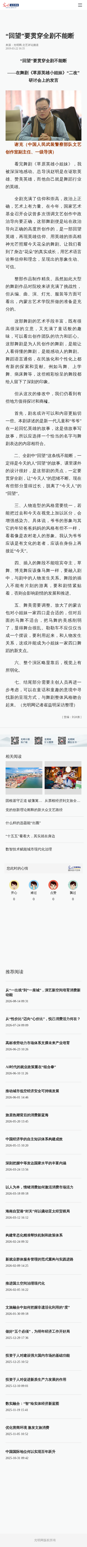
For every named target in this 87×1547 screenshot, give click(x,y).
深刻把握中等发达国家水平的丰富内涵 (36, 1163)
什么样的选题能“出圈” (23, 823)
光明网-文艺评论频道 (26, 45)
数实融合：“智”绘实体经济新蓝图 (32, 1403)
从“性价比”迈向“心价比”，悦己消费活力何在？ (43, 1019)
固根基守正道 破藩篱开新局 (27, 801)
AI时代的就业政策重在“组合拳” (31, 1067)
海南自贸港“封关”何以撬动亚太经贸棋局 (38, 1211)
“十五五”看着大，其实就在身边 (30, 836)
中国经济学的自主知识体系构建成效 (34, 1139)
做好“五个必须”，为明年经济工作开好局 (38, 1331)
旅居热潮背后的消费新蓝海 (27, 1115)
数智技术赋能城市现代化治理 (29, 849)
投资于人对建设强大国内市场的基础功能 (38, 1355)
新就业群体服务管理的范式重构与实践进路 (39, 1259)
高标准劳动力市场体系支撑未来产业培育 (38, 1043)
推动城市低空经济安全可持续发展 (32, 1091)
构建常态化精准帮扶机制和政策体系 (34, 1235)
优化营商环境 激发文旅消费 (27, 1427)
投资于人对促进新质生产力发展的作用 (36, 1379)
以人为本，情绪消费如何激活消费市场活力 (39, 1187)
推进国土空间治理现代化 (25, 1283)
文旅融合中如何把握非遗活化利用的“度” (38, 1307)
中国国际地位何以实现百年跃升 (31, 1451)
